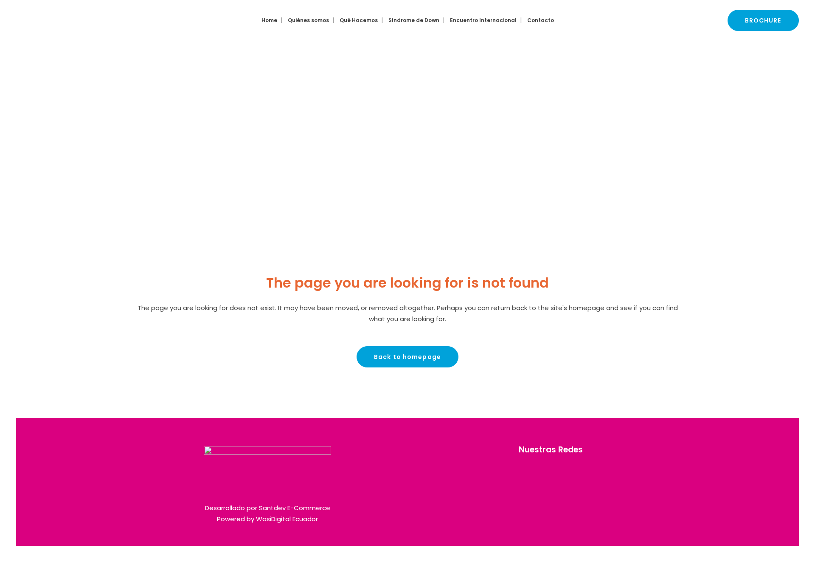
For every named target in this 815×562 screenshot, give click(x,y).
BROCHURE (763, 20)
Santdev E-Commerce (294, 507)
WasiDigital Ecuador (287, 518)
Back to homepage (407, 357)
